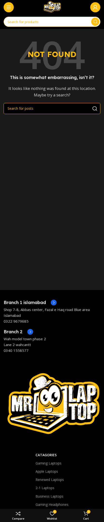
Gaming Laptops (48, 463)
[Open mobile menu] (8, 7)
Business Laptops (49, 496)
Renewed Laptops (50, 479)
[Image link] (52, 405)
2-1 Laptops (45, 488)
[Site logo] (52, 6)
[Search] (95, 22)
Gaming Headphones (52, 504)
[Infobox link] (30, 302)
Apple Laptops (47, 471)
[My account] (95, 7)
